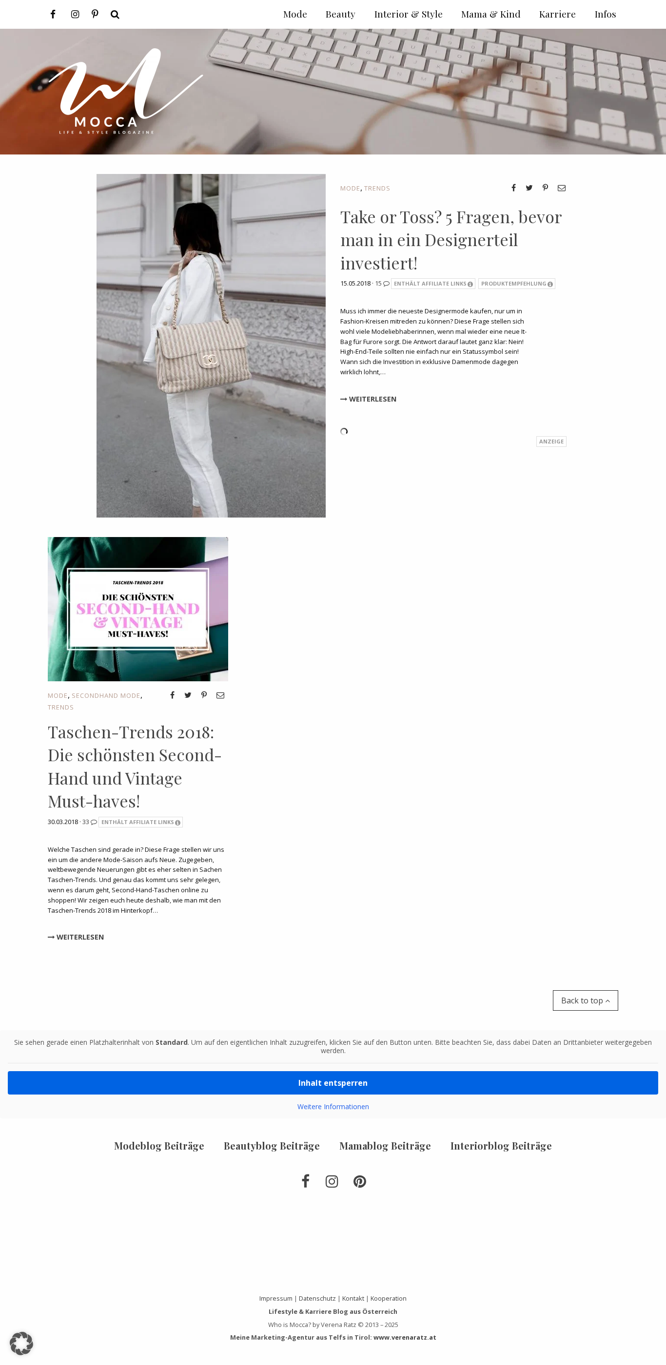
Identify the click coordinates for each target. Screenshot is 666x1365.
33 (86, 821)
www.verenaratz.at (404, 1337)
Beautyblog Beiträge (272, 1145)
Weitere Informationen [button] (333, 1106)
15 (379, 283)
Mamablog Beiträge (385, 1145)
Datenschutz (317, 1298)
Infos (605, 13)
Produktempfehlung (514, 283)
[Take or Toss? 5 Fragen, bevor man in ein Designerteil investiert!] (211, 344)
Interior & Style (408, 13)
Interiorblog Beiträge (501, 1145)
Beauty (340, 13)
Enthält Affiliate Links (430, 283)
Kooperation (389, 1298)
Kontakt (353, 1298)
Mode (350, 188)
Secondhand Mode (106, 695)
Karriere (557, 13)
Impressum (276, 1298)
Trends (377, 188)
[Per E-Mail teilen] (562, 187)
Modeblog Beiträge (159, 1145)
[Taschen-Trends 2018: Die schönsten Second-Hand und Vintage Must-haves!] (138, 608)
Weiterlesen (371, 399)
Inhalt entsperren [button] (333, 1082)
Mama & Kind (491, 13)
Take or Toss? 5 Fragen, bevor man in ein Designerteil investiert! (451, 239)
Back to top (583, 1000)
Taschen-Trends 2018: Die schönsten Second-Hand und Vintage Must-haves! (135, 766)
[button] (21, 1343)
